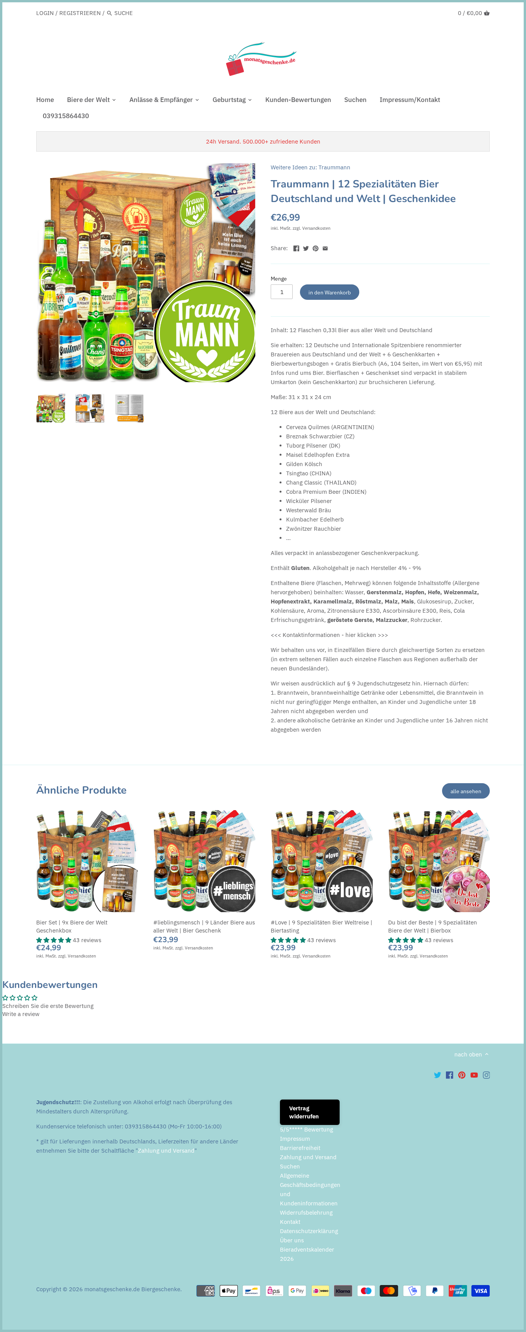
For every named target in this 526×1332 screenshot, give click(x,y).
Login (45, 13)
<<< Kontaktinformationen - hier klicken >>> (329, 634)
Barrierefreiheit (300, 1148)
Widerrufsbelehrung (306, 1212)
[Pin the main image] (315, 247)
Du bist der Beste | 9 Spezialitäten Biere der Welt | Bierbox (432, 926)
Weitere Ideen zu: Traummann (310, 167)
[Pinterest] (462, 1074)
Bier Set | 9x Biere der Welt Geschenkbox (71, 926)
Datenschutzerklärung (309, 1231)
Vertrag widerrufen (304, 1112)
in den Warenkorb (329, 292)
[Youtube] (474, 1074)
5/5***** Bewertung (306, 1129)
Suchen (290, 1166)
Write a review (21, 1014)
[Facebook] (449, 1074)
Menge (279, 279)
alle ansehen (466, 791)
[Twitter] (437, 1074)
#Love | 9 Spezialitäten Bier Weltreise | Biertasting (321, 926)
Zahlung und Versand (166, 1150)
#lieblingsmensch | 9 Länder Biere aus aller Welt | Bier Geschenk (204, 926)
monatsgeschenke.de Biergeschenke (132, 1289)
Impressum (295, 1138)
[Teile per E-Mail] (325, 247)
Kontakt (290, 1221)
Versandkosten (316, 228)
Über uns (292, 1240)
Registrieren (80, 13)
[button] (54, 940)
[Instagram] (486, 1074)
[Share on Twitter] (306, 247)
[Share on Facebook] (296, 247)
